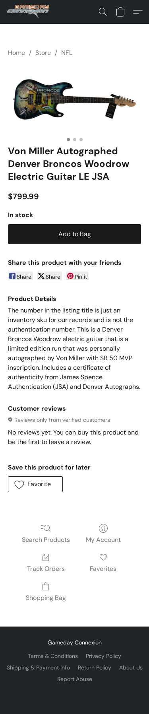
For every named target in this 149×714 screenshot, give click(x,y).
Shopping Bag (46, 598)
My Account (103, 540)
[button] (29, 12)
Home (16, 53)
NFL (66, 53)
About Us (131, 667)
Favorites (103, 569)
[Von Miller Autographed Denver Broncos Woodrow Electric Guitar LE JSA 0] (74, 99)
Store (43, 53)
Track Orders (46, 569)
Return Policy (94, 667)
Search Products (46, 540)
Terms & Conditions (53, 656)
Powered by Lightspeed (74, 692)
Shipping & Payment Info (38, 667)
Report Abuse (74, 679)
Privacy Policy (103, 656)
